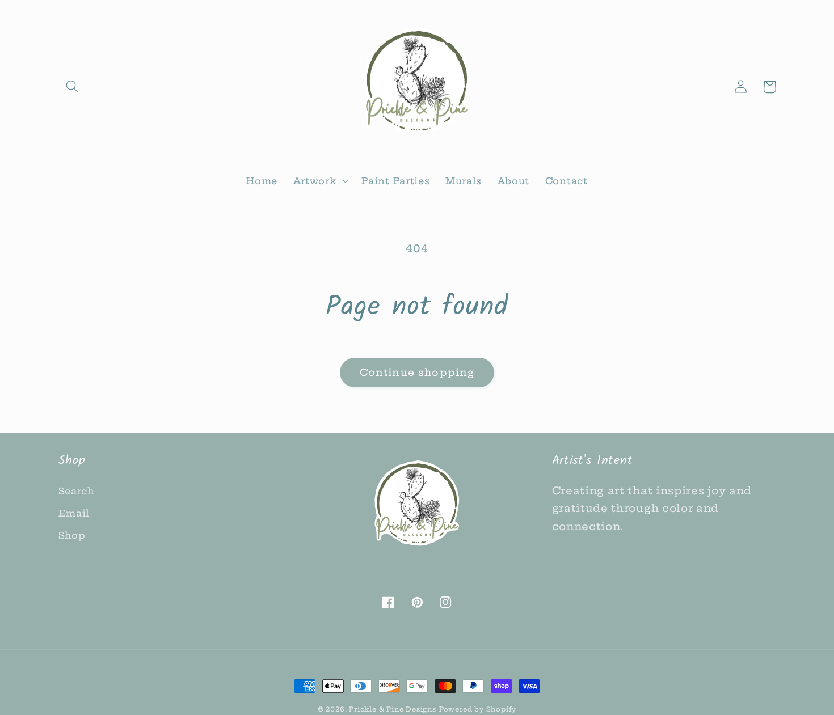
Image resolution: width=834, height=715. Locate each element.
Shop (72, 535)
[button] (72, 87)
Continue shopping (417, 372)
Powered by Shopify (478, 709)
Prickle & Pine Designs (392, 709)
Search (76, 491)
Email (74, 513)
